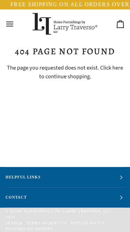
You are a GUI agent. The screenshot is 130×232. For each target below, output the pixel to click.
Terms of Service (46, 223)
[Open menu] (16, 24)
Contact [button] (16, 197)
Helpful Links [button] (23, 177)
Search (14, 223)
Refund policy (88, 223)
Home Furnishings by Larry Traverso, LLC (61, 211)
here (117, 68)
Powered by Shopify (29, 229)
